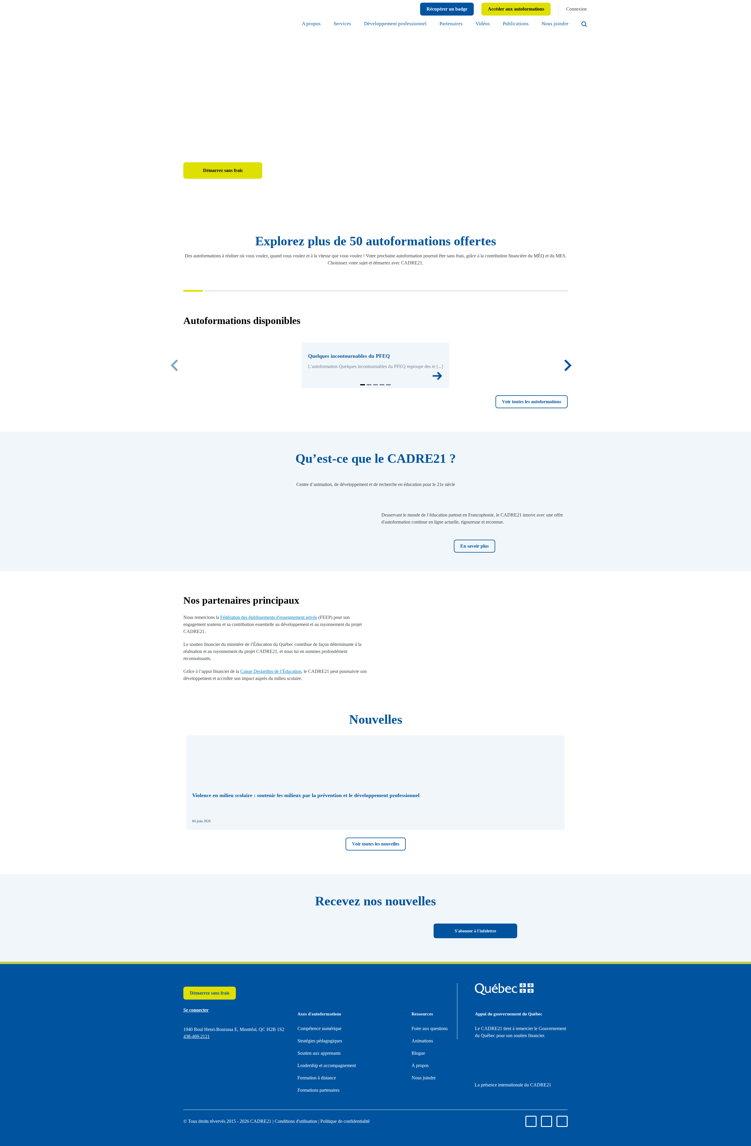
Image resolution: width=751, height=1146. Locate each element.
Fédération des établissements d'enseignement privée (293, 691)
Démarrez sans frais (223, 193)
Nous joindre (552, 23)
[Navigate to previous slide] (174, 410)
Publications (507, 23)
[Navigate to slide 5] (388, 451)
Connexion (574, 9)
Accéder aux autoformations (503, 9)
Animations (424, 1133)
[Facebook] (724, 79)
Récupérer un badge (420, 9)
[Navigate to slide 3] (375, 451)
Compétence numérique (326, 1114)
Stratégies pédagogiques (326, 1126)
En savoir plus (474, 620)
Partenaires (433, 23)
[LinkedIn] (724, 97)
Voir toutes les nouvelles (375, 929)
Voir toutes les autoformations (522, 468)
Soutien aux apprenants (325, 1139)
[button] (375, 868)
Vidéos (469, 23)
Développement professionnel (365, 23)
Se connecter (286, 193)
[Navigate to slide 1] (362, 451)
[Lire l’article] (553, 907)
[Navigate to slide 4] (382, 451)
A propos (266, 23)
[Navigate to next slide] (567, 410)
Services (301, 23)
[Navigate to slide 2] (369, 451)
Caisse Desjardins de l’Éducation (290, 745)
